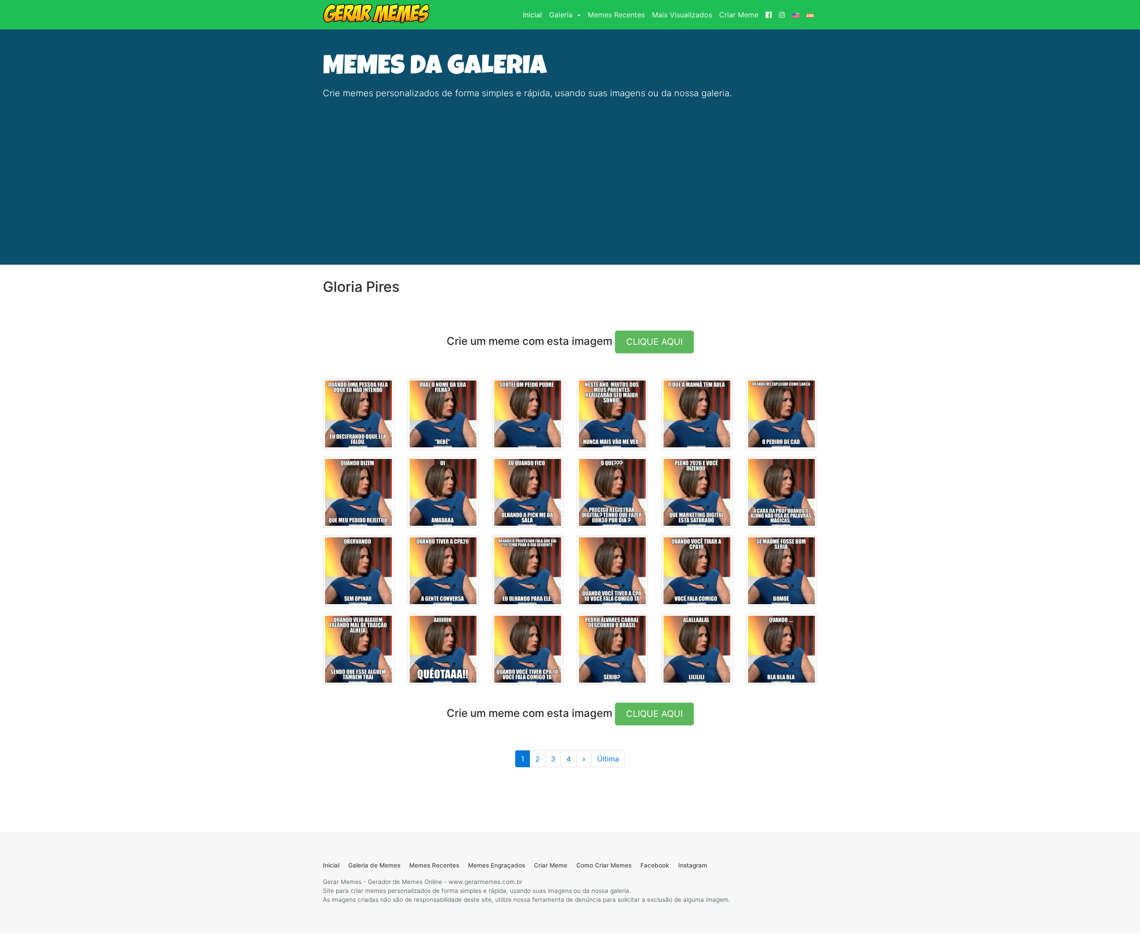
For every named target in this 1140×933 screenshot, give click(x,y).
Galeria (562, 14)
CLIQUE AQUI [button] (654, 341)
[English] (796, 15)
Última (608, 758)
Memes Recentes (616, 14)
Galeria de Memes (374, 865)
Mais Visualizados (682, 14)
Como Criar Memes (603, 865)
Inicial (534, 14)
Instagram (692, 865)
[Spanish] (810, 15)
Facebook (654, 865)
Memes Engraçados (496, 865)
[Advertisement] (570, 169)
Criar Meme (738, 14)
